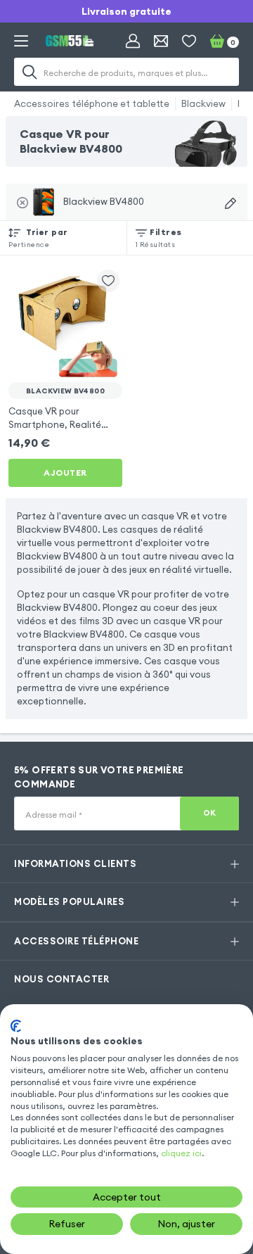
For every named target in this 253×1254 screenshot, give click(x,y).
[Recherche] (29, 72)
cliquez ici (181, 1153)
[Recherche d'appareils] (230, 203)
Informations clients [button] (75, 863)
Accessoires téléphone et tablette (91, 103)
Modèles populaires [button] (69, 901)
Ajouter (65, 472)
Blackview (203, 103)
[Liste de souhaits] (189, 41)
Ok (209, 813)
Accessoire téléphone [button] (76, 940)
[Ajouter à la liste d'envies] (108, 281)
